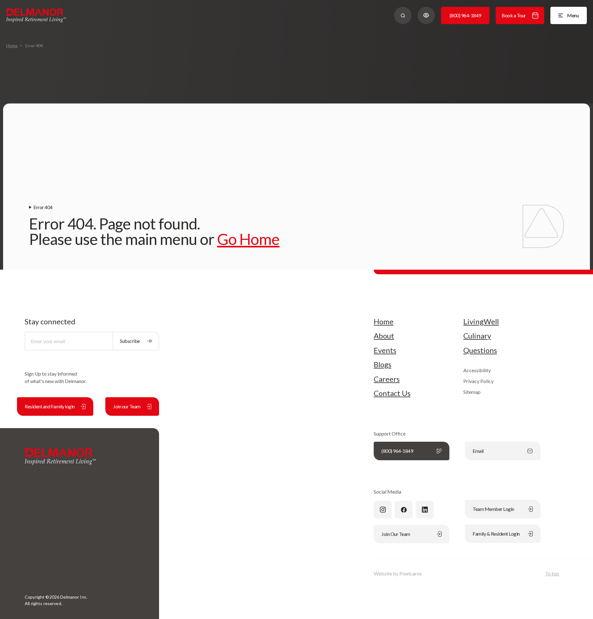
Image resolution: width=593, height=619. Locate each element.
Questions (480, 350)
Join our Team (127, 406)
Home (11, 45)
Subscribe (130, 341)
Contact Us (392, 393)
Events (385, 350)
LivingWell (481, 322)
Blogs (382, 364)
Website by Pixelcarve (398, 573)
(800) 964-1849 (465, 15)
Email (478, 451)
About (384, 336)
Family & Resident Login (496, 534)
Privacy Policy (478, 381)
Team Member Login (493, 509)
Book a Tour (514, 15)
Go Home (248, 239)
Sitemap (472, 392)
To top (552, 573)
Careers (387, 379)
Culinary (477, 336)
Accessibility (477, 370)
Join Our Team (395, 534)
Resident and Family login (50, 406)
